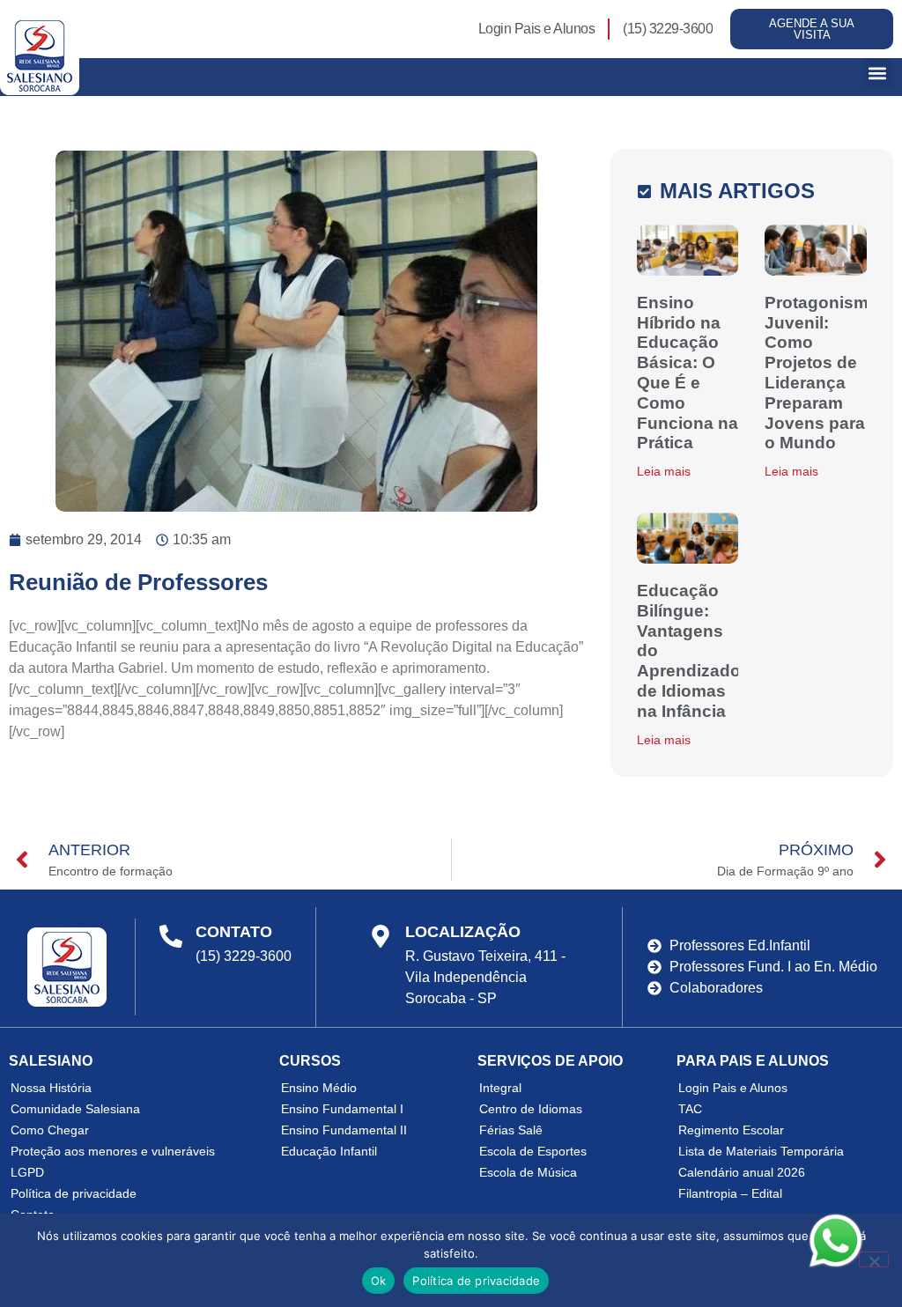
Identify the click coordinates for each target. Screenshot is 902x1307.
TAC (690, 1109)
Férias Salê (511, 1130)
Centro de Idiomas (530, 1109)
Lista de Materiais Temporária (761, 1151)
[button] (877, 72)
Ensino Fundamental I (342, 1109)
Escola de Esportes (533, 1151)
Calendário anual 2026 (741, 1172)
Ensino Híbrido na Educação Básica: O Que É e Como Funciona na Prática (687, 373)
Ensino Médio (319, 1088)
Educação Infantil (329, 1151)
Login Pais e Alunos (732, 1088)
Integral (500, 1088)
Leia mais (664, 471)
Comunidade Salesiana (75, 1109)
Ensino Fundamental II (344, 1130)
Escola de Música (528, 1172)
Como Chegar (50, 1130)
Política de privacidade (74, 1193)
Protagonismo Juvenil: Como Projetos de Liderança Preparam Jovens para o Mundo (822, 373)
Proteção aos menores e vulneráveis (113, 1151)
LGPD (27, 1172)
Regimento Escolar (731, 1130)
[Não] (874, 1259)
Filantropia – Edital (730, 1193)
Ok (379, 1281)
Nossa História (51, 1088)
